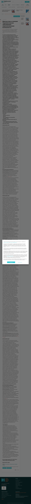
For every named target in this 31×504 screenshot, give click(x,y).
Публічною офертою (6, 242)
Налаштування (20, 262)
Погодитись (11, 262)
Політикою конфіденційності (13, 242)
